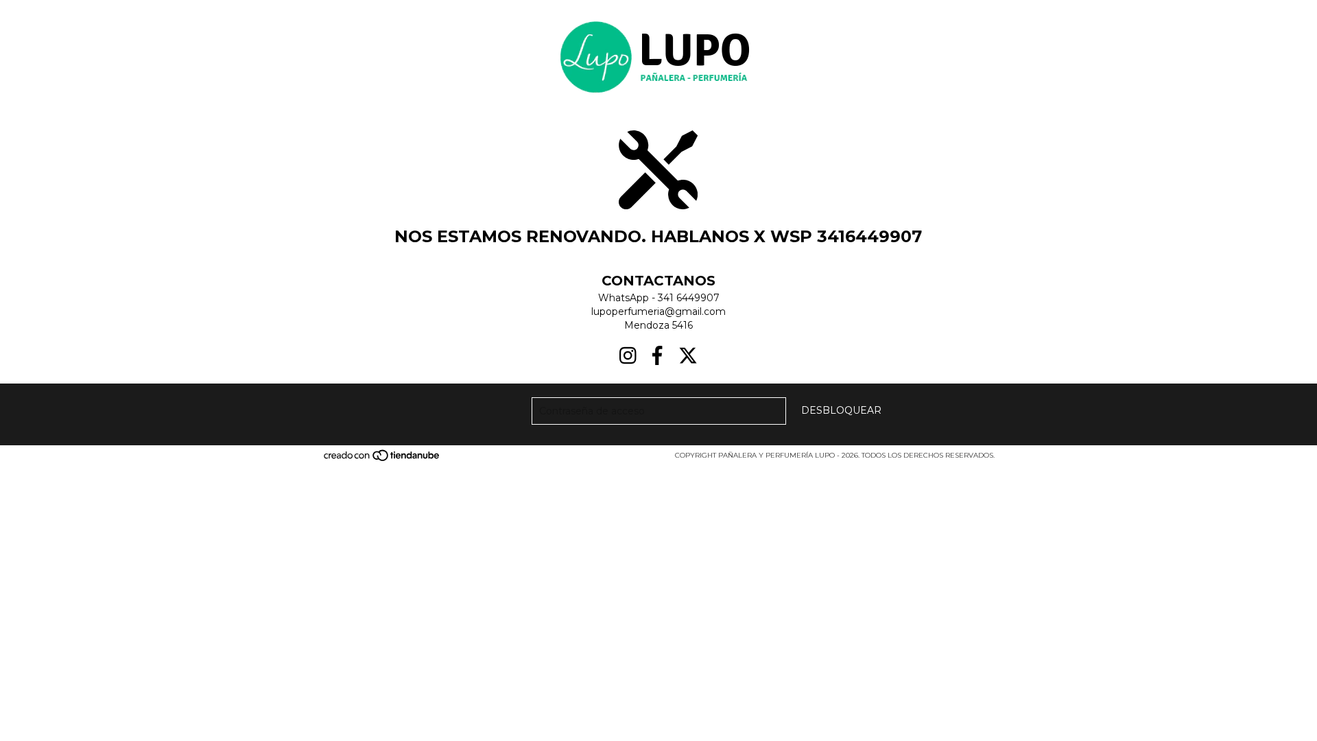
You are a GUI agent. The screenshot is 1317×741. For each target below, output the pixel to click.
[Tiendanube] (382, 459)
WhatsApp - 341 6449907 (659, 298)
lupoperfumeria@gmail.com (658, 311)
